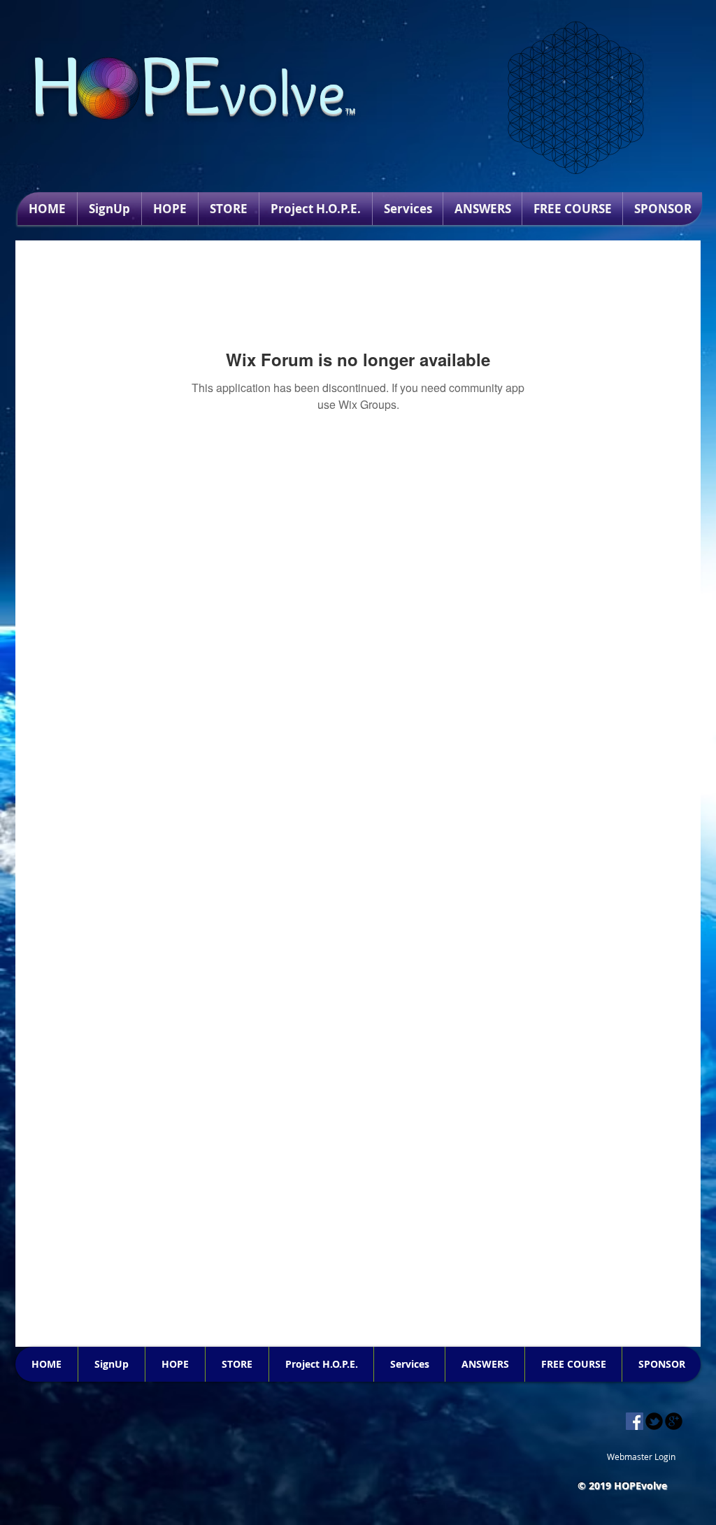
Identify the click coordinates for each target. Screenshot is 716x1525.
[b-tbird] (654, 1421)
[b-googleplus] (673, 1421)
